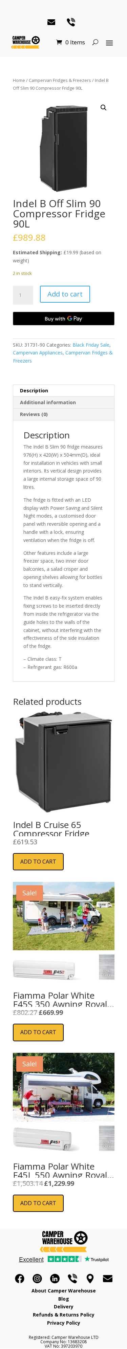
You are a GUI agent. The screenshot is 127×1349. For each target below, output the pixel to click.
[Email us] (107, 1278)
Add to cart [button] (38, 861)
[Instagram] (37, 1278)
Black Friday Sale (90, 345)
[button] (104, 108)
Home (19, 80)
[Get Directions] (90, 1278)
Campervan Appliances (38, 352)
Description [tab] (34, 390)
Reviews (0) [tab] (34, 414)
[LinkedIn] (55, 1278)
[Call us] (72, 1278)
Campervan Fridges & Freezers (60, 80)
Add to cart (65, 294)
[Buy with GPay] (63, 318)
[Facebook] (19, 1278)
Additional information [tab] (48, 402)
